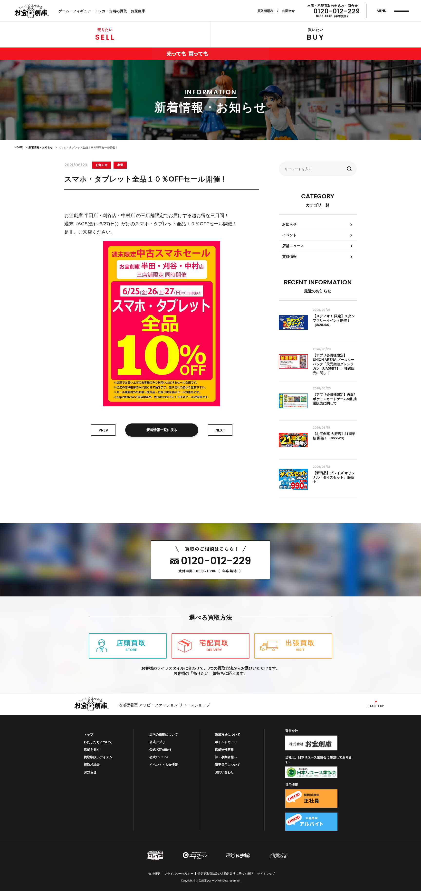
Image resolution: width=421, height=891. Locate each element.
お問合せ (288, 11)
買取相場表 (265, 11)
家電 (120, 165)
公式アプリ (157, 742)
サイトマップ (266, 873)
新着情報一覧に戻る (161, 430)
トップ (88, 734)
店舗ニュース (293, 246)
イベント (289, 235)
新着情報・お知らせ (41, 147)
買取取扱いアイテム (98, 757)
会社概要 (154, 873)
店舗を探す (92, 749)
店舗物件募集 (224, 749)
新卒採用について (227, 764)
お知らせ (101, 165)
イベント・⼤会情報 (163, 764)
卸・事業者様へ (226, 757)
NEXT (220, 430)
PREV (103, 430)
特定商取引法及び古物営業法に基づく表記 (225, 873)
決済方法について (227, 734)
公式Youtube (158, 757)
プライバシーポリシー (178, 873)
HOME (19, 147)
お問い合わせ (224, 772)
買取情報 (289, 256)
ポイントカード (226, 742)
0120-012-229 (337, 11)
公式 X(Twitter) (160, 749)
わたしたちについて (98, 742)
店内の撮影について (163, 734)
